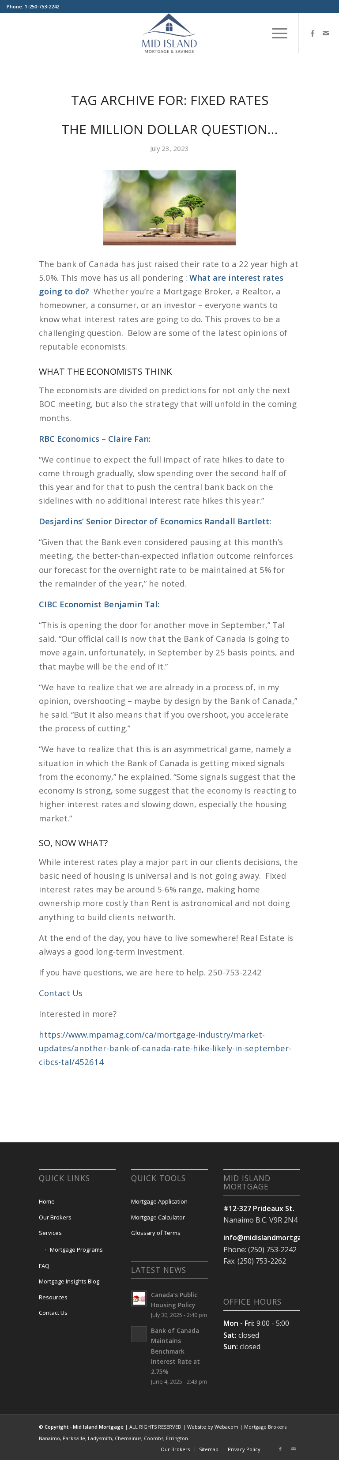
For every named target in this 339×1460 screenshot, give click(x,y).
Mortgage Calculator (158, 1217)
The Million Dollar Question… (169, 129)
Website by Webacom (212, 1426)
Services (50, 1233)
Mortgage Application (159, 1201)
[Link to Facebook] (312, 33)
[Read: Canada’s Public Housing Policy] (139, 1298)
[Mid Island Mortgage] (169, 33)
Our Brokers (55, 1217)
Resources (53, 1297)
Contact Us (61, 992)
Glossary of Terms (156, 1233)
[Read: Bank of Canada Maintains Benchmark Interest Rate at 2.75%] (139, 1334)
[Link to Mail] (325, 33)
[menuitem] (275, 33)
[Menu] (275, 33)
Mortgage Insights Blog (69, 1281)
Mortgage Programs (76, 1249)
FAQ (44, 1266)
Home (47, 1201)
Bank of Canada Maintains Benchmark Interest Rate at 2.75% (175, 1351)
